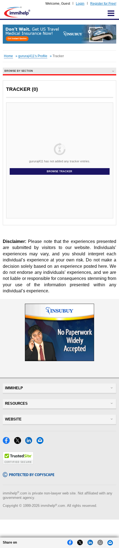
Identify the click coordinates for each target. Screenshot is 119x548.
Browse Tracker (59, 171)
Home (8, 56)
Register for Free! (103, 4)
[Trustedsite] (18, 462)
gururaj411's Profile (32, 56)
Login (80, 4)
